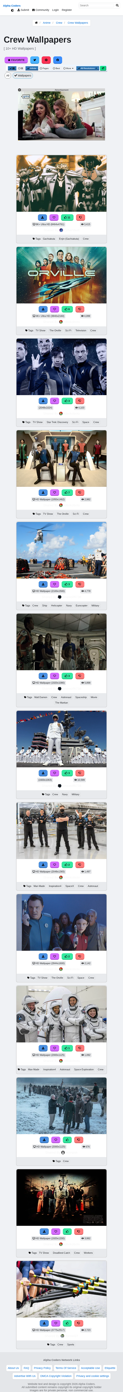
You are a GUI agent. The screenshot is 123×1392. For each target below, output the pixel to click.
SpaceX (69, 886)
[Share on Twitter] (34, 60)
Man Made (39, 886)
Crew (59, 22)
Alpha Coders (12, 5)
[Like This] (67, 1140)
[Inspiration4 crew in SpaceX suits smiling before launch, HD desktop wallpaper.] (61, 1041)
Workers (88, 1253)
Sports (70, 1344)
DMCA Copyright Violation (56, 1376)
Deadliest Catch (61, 1253)
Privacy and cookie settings (92, 1376)
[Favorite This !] (55, 1140)
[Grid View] (12, 68)
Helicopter (56, 605)
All (7, 75)
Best (57, 68)
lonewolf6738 (71, 597)
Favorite (17, 60)
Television (80, 330)
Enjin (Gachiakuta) (69, 239)
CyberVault (72, 230)
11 (68, 217)
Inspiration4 (55, 886)
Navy (69, 605)
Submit (24, 9)
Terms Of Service (66, 1368)
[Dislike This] (78, 1140)
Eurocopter (81, 605)
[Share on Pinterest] (46, 60)
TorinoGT (71, 1336)
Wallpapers (24, 75)
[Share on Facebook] (57, 60)
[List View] (20, 68)
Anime (47, 22)
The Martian (61, 702)
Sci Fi (68, 330)
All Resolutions (87, 68)
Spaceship (81, 697)
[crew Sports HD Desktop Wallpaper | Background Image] (61, 1316)
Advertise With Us (25, 1376)
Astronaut (66, 697)
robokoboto (72, 321)
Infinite (33, 68)
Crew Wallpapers (78, 22)
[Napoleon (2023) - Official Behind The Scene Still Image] (61, 1133)
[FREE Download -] (44, 1140)
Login (55, 9)
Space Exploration (84, 1069)
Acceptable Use (90, 1368)
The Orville (55, 330)
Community (42, 9)
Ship (44, 605)
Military (95, 605)
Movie (94, 697)
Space (85, 422)
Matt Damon (40, 697)
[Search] (117, 5)
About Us (13, 1368)
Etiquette (110, 1368)
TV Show (40, 330)
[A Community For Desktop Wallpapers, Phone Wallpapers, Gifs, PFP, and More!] (36, 22)
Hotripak (72, 1152)
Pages (46, 68)
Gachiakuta (49, 239)
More (69, 68)
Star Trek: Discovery (57, 422)
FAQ (26, 1368)
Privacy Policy (42, 1368)
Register (67, 9)
